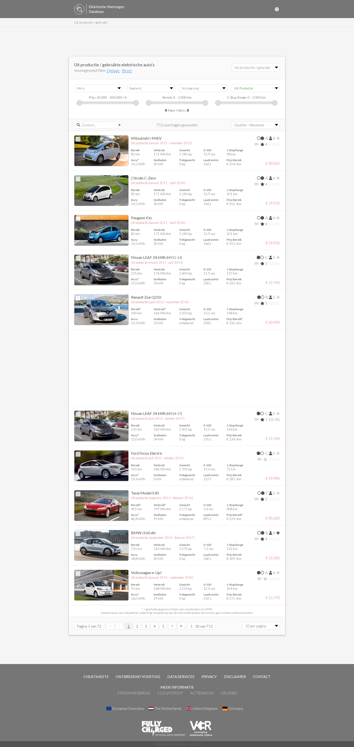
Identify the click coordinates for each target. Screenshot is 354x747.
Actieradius (202, 693)
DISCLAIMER (235, 676)
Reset (127, 70)
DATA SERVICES (180, 676)
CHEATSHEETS (96, 676)
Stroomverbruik (133, 693)
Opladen (229, 693)
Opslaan (113, 70)
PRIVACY (209, 676)
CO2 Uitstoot (170, 693)
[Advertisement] (177, 42)
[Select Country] (277, 9)
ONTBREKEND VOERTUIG (138, 676)
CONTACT (261, 676)
